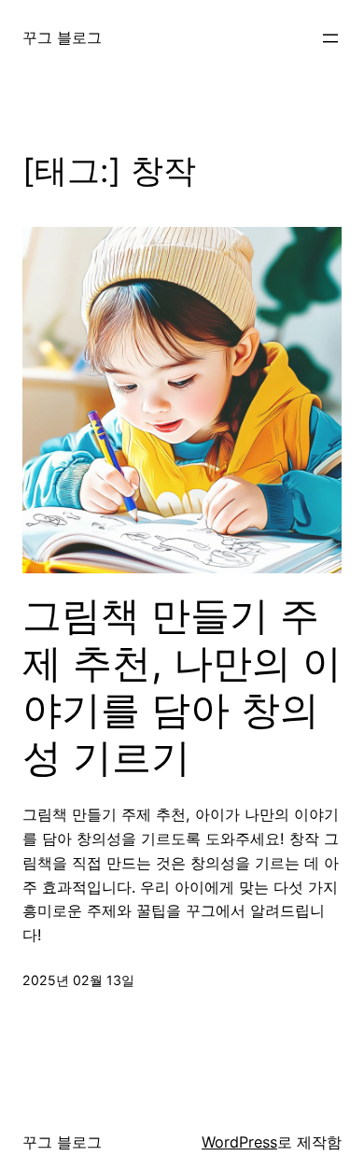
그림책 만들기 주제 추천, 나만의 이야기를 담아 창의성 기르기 (182, 686)
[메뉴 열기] (330, 38)
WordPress (239, 1142)
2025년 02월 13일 (78, 980)
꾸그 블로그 (62, 37)
